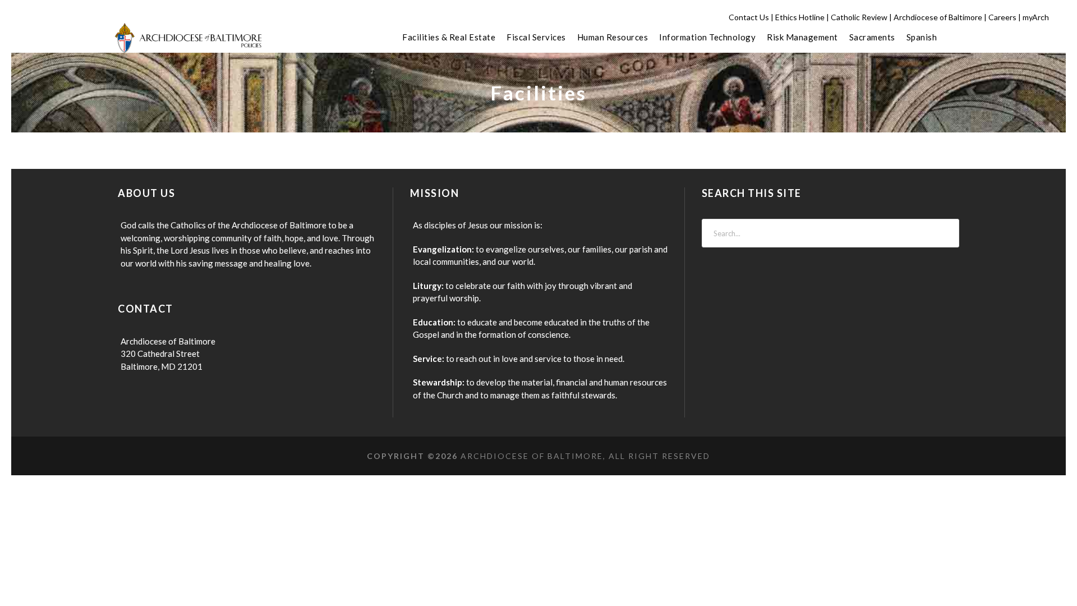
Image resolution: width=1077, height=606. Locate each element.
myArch (1036, 17)
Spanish (921, 37)
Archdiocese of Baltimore (938, 17)
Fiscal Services (536, 37)
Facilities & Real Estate (448, 37)
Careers (1002, 17)
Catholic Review (859, 17)
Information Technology (707, 37)
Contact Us (749, 17)
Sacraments (872, 37)
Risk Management (802, 37)
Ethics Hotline (800, 17)
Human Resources (612, 37)
